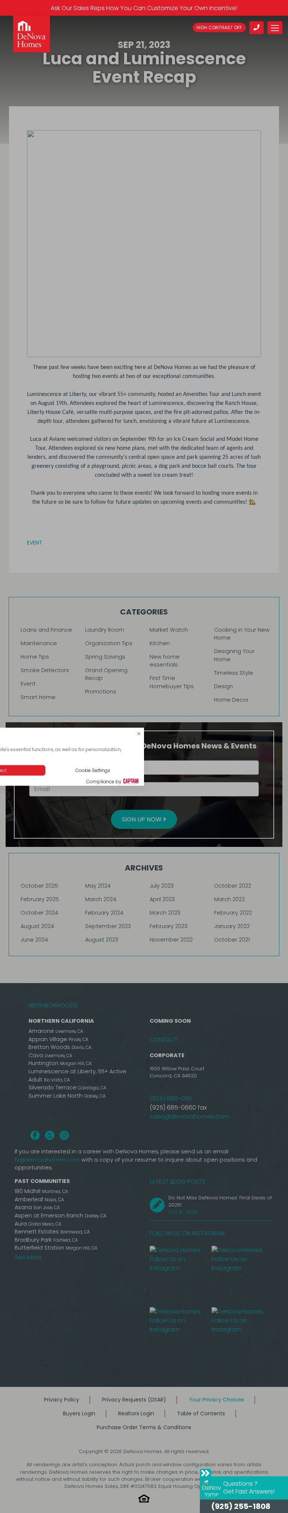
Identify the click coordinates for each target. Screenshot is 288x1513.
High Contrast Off (219, 27)
